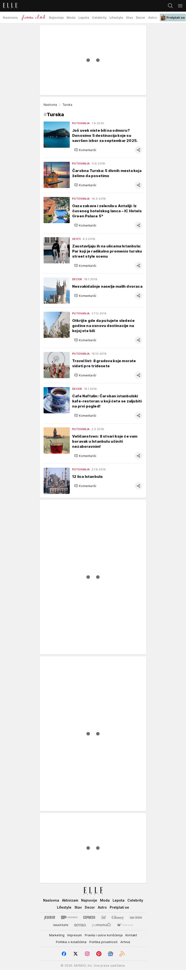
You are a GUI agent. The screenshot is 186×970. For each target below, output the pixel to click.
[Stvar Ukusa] (125, 925)
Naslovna (50, 104)
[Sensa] (80, 925)
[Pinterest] (99, 954)
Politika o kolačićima (71, 942)
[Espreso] (89, 917)
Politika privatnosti (103, 942)
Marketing (56, 935)
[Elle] (8, 6)
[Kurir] (49, 917)
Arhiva (125, 942)
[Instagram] (87, 954)
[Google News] (110, 954)
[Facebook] (64, 954)
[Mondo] (69, 917)
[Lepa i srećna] (136, 917)
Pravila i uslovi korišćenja (104, 935)
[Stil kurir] (103, 917)
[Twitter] (75, 954)
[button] (85, 150)
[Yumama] (101, 925)
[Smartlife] (60, 925)
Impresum (74, 935)
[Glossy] (118, 917)
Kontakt (131, 935)
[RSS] (122, 954)
